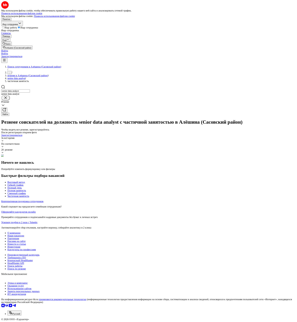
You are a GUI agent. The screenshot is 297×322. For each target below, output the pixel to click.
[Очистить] (5, 97)
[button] (4, 50)
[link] (6, 44)
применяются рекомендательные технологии (62, 299)
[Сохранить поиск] (4, 110)
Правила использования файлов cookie (54, 16)
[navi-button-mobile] (4, 60)
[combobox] (15, 91)
